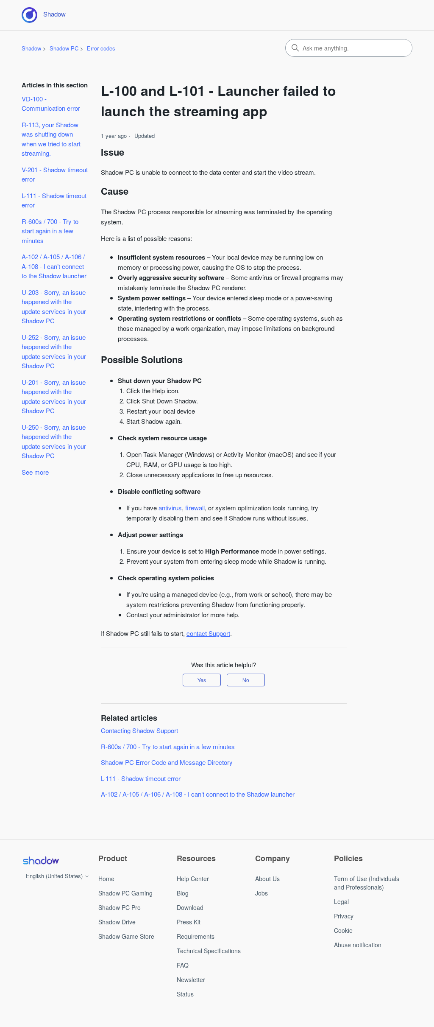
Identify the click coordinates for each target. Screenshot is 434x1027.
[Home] (41, 860)
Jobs (261, 893)
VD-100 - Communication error (51, 103)
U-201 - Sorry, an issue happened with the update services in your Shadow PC (54, 396)
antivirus (170, 507)
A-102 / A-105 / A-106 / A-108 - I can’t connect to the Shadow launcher (54, 266)
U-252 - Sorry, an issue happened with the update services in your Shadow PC (54, 351)
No (245, 679)
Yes (202, 679)
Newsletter (191, 979)
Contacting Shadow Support (139, 730)
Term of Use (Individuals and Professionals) (366, 882)
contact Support (208, 633)
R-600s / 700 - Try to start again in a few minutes (50, 231)
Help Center (193, 878)
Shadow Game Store (126, 936)
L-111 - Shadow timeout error (54, 200)
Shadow (31, 48)
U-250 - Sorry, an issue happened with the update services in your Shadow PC (54, 441)
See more (35, 471)
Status (185, 994)
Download (190, 907)
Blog (183, 893)
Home (106, 878)
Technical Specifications (209, 950)
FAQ (183, 965)
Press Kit (188, 922)
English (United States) (55, 876)
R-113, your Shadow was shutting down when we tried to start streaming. (51, 139)
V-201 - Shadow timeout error (55, 174)
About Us (267, 878)
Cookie (343, 930)
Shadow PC (64, 48)
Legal (341, 901)
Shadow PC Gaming (125, 893)
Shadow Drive (117, 922)
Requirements (195, 936)
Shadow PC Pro (119, 907)
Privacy (343, 916)
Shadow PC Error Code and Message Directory (167, 762)
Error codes (101, 48)
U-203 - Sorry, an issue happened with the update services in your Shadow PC (54, 306)
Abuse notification (357, 944)
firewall (195, 507)
